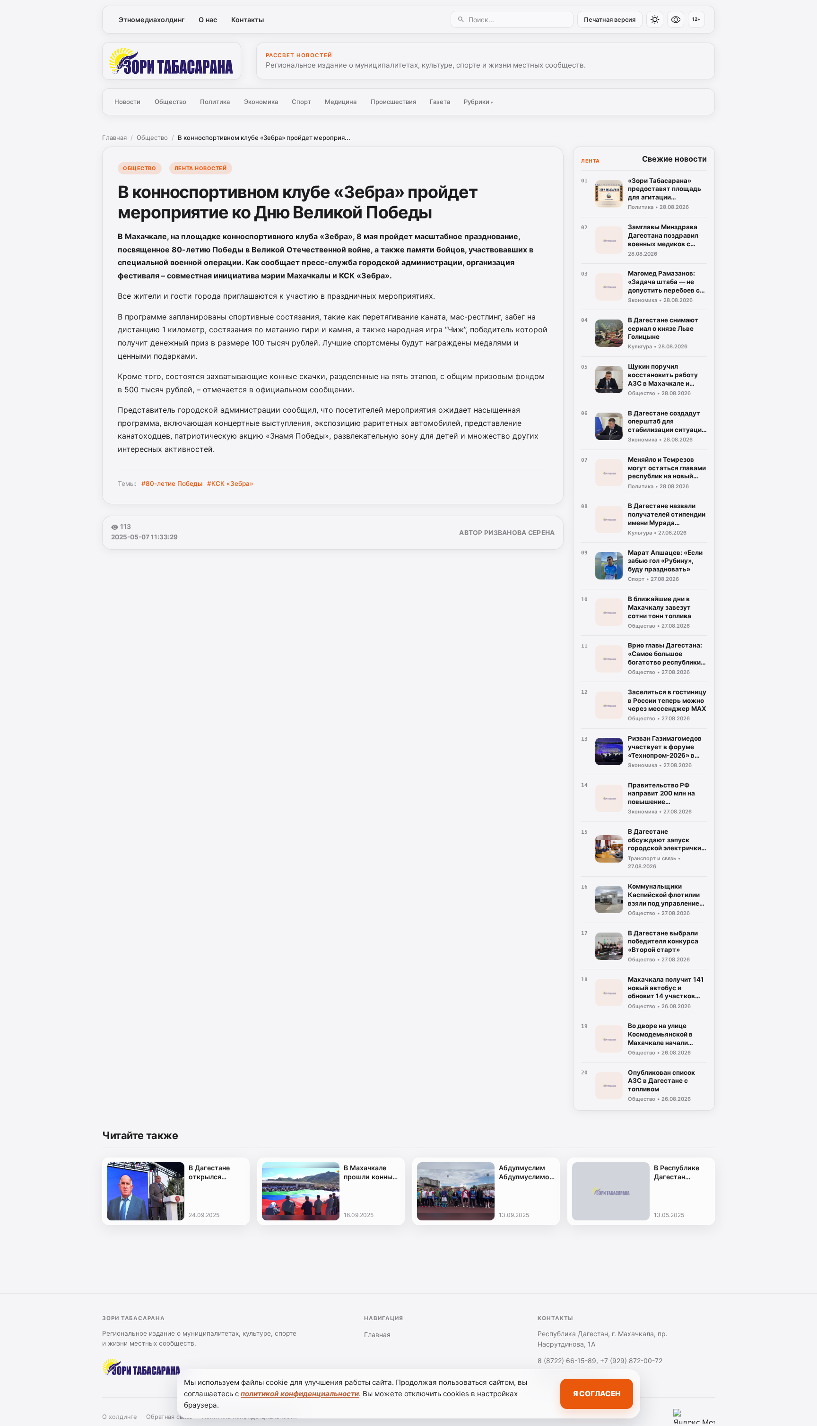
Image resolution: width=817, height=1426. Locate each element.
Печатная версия (609, 19)
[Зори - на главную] (171, 61)
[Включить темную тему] (654, 19)
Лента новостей (200, 168)
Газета (440, 101)
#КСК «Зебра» (230, 483)
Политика (215, 101)
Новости (127, 101)
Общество (170, 101)
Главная (114, 137)
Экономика (261, 101)
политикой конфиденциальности (300, 1393)
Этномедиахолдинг (152, 20)
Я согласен (596, 1393)
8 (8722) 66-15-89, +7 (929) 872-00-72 (600, 1361)
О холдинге (119, 1416)
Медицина (340, 101)
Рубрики (478, 101)
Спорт (301, 101)
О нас (208, 20)
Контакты (247, 20)
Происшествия (393, 101)
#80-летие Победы (172, 483)
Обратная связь (169, 1416)
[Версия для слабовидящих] (675, 19)
